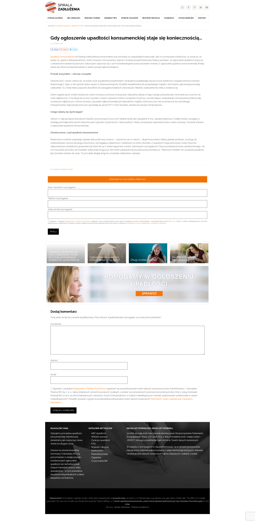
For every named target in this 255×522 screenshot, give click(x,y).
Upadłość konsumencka (62, 56)
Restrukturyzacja (99, 454)
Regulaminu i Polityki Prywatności (78, 221)
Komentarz (55, 324)
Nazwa (54, 360)
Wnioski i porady (99, 437)
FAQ (93, 443)
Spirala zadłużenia (65, 7)
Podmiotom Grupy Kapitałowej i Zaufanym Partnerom (147, 223)
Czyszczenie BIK (99, 461)
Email (53, 374)
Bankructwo (67, 169)
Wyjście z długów (100, 447)
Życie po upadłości (100, 440)
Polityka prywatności (140, 507)
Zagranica (96, 457)
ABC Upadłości (98, 433)
